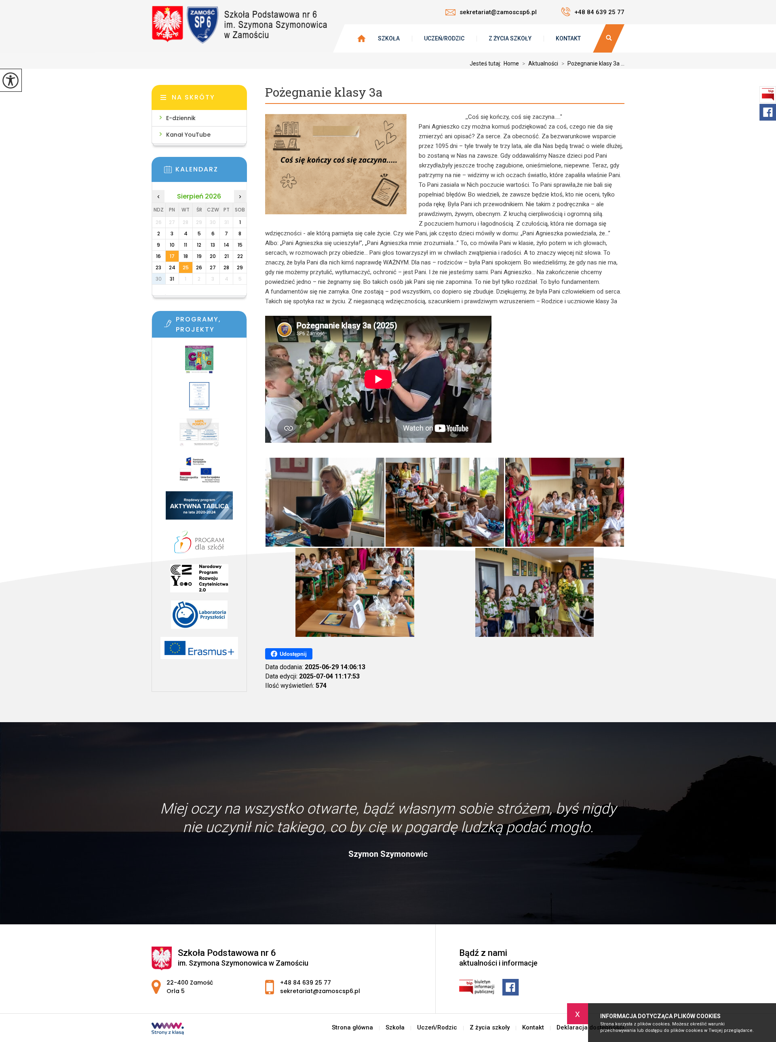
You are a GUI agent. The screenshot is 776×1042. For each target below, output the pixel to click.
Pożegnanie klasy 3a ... (592, 63)
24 (172, 267)
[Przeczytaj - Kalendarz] (211, 172)
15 (240, 244)
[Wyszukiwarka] (608, 38)
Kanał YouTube (188, 135)
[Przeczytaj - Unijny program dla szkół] (199, 364)
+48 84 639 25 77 (599, 12)
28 (226, 267)
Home (511, 63)
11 (185, 244)
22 (240, 256)
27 (213, 267)
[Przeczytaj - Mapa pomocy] (199, 436)
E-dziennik (181, 118)
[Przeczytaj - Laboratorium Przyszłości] (199, 618)
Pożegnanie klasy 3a (323, 92)
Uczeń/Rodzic (444, 38)
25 (186, 267)
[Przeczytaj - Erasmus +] (199, 652)
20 (213, 256)
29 (240, 267)
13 (213, 244)
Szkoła (389, 38)
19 (199, 256)
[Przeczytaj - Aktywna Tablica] (199, 509)
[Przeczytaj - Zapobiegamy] (199, 400)
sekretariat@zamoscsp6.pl (498, 12)
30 (159, 278)
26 (199, 267)
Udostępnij (293, 654)
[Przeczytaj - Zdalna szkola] (199, 473)
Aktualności (540, 63)
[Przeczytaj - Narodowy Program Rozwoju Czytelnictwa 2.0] (199, 582)
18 (185, 256)
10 (172, 244)
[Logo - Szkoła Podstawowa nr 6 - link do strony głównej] (242, 24)
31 (172, 278)
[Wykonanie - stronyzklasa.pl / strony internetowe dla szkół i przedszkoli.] (168, 1029)
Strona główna (352, 1028)
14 (226, 244)
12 (199, 244)
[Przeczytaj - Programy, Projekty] (211, 326)
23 (158, 267)
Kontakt (568, 38)
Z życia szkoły (510, 38)
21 (226, 256)
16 (158, 256)
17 (172, 256)
